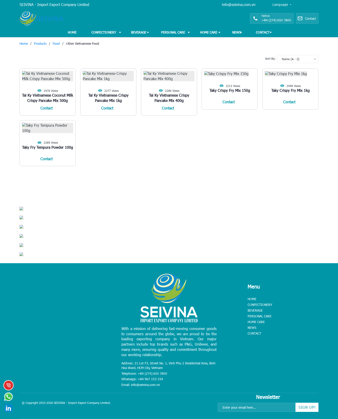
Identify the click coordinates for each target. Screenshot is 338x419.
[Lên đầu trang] (324, 386)
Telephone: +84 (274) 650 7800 (144, 373)
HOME (72, 32)
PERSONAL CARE (173, 32)
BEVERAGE (138, 32)
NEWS (236, 32)
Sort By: (270, 58)
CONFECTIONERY (104, 32)
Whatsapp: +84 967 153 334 (142, 379)
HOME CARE (208, 32)
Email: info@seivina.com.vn (140, 385)
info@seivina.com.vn (238, 4)
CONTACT (262, 32)
